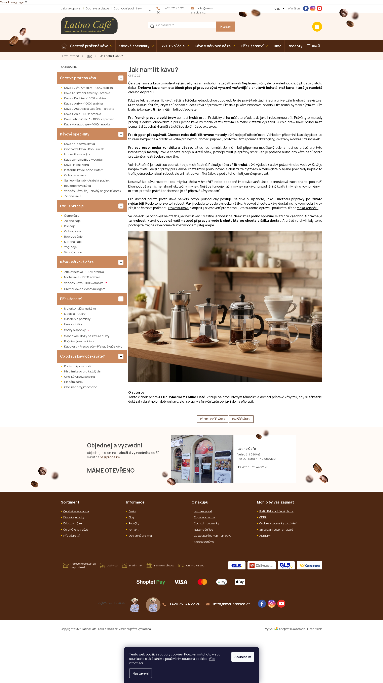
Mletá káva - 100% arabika (82, 277)
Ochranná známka (140, 535)
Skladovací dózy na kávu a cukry (86, 336)
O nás (132, 511)
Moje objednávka (204, 542)
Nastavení (140, 673)
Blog (131, 517)
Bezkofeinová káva (77, 186)
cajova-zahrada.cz (111, 602)
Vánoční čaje (73, 252)
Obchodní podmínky (128, 8)
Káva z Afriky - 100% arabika (83, 103)
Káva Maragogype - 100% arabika (87, 124)
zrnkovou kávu (178, 208)
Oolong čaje (72, 231)
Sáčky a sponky (75, 330)
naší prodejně (110, 457)
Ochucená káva (75, 175)
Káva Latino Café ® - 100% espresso (89, 119)
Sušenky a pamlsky (77, 319)
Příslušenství (71, 298)
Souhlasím (242, 657)
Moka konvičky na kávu (80, 308)
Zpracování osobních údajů (276, 529)
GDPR (263, 517)
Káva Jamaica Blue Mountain (84, 159)
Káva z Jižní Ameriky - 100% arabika (88, 88)
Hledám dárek (73, 382)
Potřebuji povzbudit (78, 366)
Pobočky (134, 523)
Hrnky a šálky (73, 324)
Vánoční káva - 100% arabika (84, 283)
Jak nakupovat (71, 8)
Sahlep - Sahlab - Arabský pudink (86, 180)
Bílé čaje (70, 226)
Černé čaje (71, 215)
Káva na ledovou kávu (79, 144)
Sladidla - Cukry (74, 314)
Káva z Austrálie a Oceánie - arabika (89, 109)
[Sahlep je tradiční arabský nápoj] (153, 604)
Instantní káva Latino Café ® (83, 170)
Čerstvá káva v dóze (75, 529)
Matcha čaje (73, 242)
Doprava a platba (98, 8)
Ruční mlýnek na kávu (79, 341)
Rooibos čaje (73, 236)
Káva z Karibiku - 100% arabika (85, 98)
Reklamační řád (203, 529)
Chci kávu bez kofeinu (79, 376)
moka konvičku (307, 208)
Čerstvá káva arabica (76, 511)
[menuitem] (64, 46)
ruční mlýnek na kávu (240, 186)
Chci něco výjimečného (80, 387)
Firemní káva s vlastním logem (84, 289)
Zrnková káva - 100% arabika (84, 272)
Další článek (241, 419)
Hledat (225, 26)
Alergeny (264, 535)
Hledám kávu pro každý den (83, 371)
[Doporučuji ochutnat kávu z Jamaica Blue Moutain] (134, 604)
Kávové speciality (74, 134)
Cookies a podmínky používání (278, 523)
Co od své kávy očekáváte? (82, 356)
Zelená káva (72, 196)
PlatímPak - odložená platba (276, 511)
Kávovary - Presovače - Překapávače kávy (93, 346)
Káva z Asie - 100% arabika (82, 114)
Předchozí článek (212, 419)
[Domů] (72, 56)
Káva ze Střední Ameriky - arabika (87, 93)
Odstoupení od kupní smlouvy (212, 535)
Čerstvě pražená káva (78, 78)
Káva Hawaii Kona (76, 165)
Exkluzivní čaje (72, 206)
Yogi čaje (70, 247)
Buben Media (314, 629)
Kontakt (134, 529)
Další (316, 46)
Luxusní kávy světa (77, 154)
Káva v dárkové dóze (77, 262)
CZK (277, 8)
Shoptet (284, 629)
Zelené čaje (72, 221)
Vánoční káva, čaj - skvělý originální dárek (92, 191)
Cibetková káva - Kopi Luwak (84, 149)
